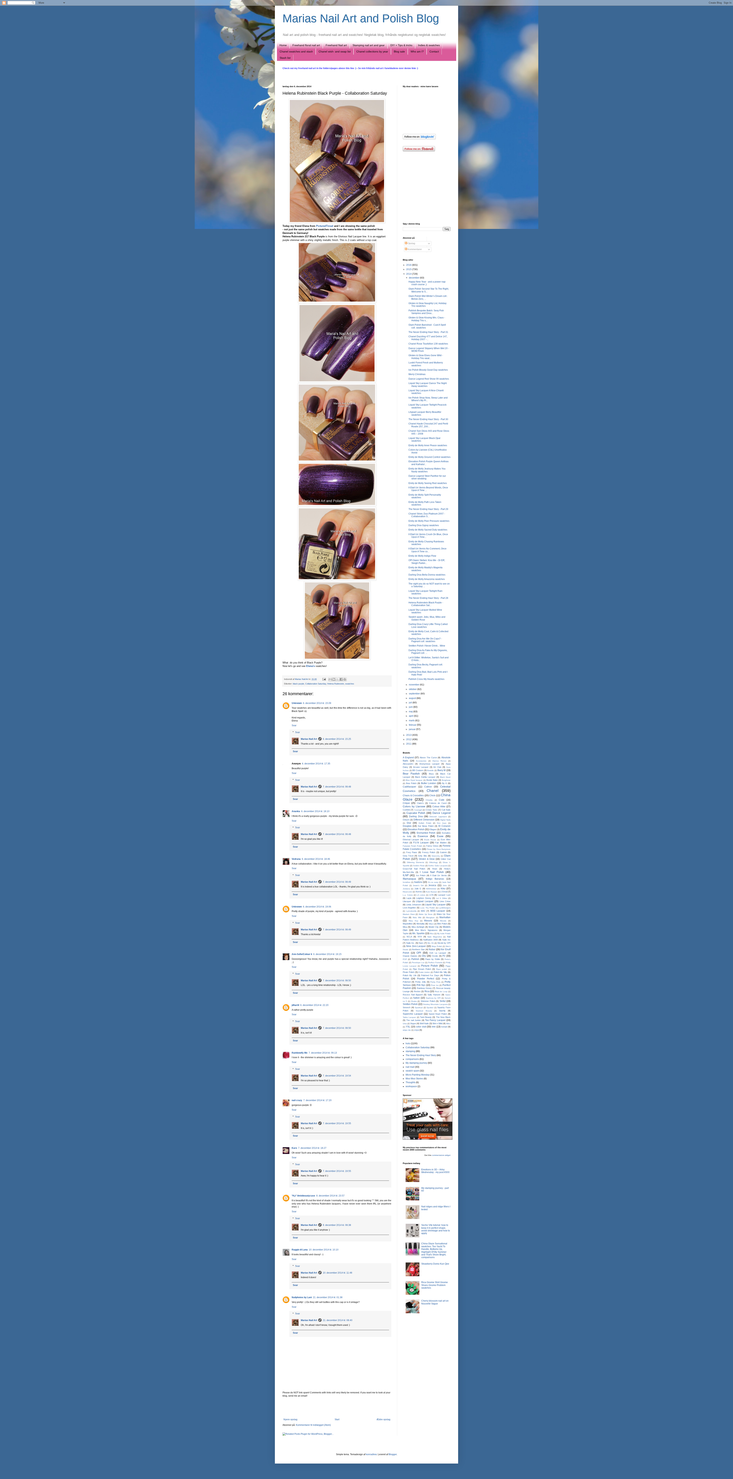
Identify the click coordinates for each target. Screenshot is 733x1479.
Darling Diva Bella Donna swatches (426, 574)
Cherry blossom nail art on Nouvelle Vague (435, 1302)
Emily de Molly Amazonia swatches (426, 579)
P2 (443, 956)
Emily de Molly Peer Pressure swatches (428, 521)
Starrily (442, 1011)
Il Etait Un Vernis (438, 875)
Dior (409, 823)
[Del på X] (337, 679)
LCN (431, 895)
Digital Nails (445, 820)
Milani (431, 924)
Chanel (432, 791)
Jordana (406, 889)
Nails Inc (446, 940)
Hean (434, 869)
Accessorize (421, 761)
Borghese (446, 780)
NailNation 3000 (430, 940)
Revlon (417, 991)
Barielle (430, 770)
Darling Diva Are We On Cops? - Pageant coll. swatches (425, 640)
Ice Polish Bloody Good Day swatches (428, 370)
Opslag (411, 243)
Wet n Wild (437, 1023)
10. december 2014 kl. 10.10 (323, 1249)
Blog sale (399, 51)
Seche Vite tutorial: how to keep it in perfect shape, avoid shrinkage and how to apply (435, 1229)
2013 (409, 735)
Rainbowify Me (300, 1052)
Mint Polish (442, 924)
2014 (409, 274)
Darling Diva (416, 816)
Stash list (285, 57)
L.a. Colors (408, 895)
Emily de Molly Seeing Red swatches (427, 483)
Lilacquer (407, 901)
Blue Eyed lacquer (414, 780)
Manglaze (430, 917)
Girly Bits (422, 856)
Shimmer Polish (428, 1001)
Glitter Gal (445, 859)
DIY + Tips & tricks (401, 45)
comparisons (412, 1059)
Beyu (431, 774)
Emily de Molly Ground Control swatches (429, 457)
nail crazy (297, 1100)
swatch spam (412, 1070)
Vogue (413, 1023)
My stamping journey (416, 1063)
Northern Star (418, 949)
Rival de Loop (441, 991)
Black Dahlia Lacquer (425, 777)
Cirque (406, 803)
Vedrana (296, 859)
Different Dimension (423, 819)
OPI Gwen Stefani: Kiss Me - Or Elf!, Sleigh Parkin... (426, 561)
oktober (413, 689)
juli (411, 702)
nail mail (410, 1067)
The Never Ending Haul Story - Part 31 (428, 332)
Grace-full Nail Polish (414, 869)
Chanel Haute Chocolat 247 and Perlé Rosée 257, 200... (428, 425)
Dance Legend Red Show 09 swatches (428, 379)
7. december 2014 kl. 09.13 (323, 1052)
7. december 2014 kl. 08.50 (337, 980)
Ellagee (433, 829)
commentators (438, 1155)
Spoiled (430, 1007)
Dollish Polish (425, 823)
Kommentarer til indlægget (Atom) (313, 1425)
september (415, 693)
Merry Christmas (416, 374)
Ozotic (435, 956)
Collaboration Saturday (315, 684)
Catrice (428, 786)
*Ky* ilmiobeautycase (303, 1195)
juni (411, 707)
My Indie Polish (443, 933)
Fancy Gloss (432, 846)
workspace (411, 1086)
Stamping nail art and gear (369, 45)
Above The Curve (428, 757)
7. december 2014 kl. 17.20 (317, 1100)
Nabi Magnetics (434, 937)
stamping (410, 1051)
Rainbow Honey (424, 988)
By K (444, 783)
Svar (294, 725)
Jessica (432, 885)
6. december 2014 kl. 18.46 (316, 859)
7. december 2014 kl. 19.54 (337, 1075)
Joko (445, 885)
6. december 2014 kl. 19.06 (317, 906)
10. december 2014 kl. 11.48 (337, 1272)
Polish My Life (410, 975)
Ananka (296, 811)
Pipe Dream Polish (422, 969)
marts (412, 720)
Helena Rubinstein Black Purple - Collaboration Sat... (425, 604)
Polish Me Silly (440, 972)
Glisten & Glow (427, 859)
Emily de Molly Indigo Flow (422, 556)
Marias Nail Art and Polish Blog (361, 18)
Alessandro (408, 764)
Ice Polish (420, 875)
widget (447, 1155)
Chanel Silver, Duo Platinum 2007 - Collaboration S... (426, 515)
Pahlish (415, 959)
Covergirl (418, 810)
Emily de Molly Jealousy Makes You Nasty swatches (427, 470)
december (414, 277)
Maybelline (408, 924)
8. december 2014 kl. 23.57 (330, 1195)
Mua (432, 933)
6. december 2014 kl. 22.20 (314, 1005)
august (413, 698)
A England (408, 757)
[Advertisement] (337, 1407)
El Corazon (444, 826)
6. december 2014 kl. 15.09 (317, 703)
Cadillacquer (409, 786)
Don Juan (442, 823)
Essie (440, 836)
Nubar (432, 949)
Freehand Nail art (336, 45)
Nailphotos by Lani (302, 1297)
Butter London (428, 783)
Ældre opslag (383, 1419)
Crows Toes (431, 810)
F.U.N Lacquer (421, 842)
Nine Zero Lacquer (416, 946)
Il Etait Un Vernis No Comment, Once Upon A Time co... (427, 550)
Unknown (297, 703)
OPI (419, 952)
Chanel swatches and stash (296, 51)
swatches (349, 684)
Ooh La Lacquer (437, 953)
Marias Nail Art (302, 679)
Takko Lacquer (409, 1017)
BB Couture (417, 770)
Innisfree (406, 882)
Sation (416, 998)
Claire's (420, 803)
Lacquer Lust (444, 895)
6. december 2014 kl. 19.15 (327, 954)
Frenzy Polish (428, 852)
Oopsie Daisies (410, 956)
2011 (409, 743)
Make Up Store (426, 914)
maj (411, 711)
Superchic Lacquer (413, 1014)
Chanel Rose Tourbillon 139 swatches (428, 343)
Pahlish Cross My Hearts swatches (426, 679)
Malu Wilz (417, 917)
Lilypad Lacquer (424, 901)
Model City (433, 927)
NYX (420, 937)
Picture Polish (429, 965)
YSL (408, 1026)
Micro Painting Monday (417, 1074)
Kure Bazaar (431, 892)
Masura (428, 920)
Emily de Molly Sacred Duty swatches (427, 529)
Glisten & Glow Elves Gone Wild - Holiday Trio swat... (425, 356)
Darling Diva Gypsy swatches (423, 525)
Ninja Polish (437, 946)
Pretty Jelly (420, 982)
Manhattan (444, 917)
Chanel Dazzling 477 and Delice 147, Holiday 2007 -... (427, 338)
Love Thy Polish (427, 908)
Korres (419, 891)
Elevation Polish (416, 829)
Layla (408, 898)
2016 (409, 265)
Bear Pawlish (411, 773)
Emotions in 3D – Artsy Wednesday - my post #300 (435, 1171)
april (411, 716)
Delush (406, 820)
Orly (424, 956)
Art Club (437, 767)
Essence (423, 836)
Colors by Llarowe (414, 806)
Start (337, 1419)
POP (405, 959)
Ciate (441, 800)
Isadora (418, 882)
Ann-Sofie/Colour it (302, 954)
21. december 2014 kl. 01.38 (327, 1297)
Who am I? (417, 51)
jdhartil (295, 1005)
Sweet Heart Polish (438, 1014)
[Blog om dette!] (334, 679)
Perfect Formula (435, 962)
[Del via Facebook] (341, 679)
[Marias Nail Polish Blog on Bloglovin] (419, 138)
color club (421, 1026)
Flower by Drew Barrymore (438, 849)
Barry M (442, 770)
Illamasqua (409, 878)
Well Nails (424, 1023)
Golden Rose (419, 866)
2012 (409, 739)
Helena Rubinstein (335, 684)
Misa (405, 927)
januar (412, 729)
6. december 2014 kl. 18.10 (315, 811)
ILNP (406, 875)
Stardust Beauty (424, 1011)
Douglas (407, 826)
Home (283, 45)
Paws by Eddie (432, 959)
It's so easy (433, 882)
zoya (416, 1030)
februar (413, 725)
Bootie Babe (432, 780)
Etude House (430, 840)
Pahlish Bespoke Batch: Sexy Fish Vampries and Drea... (426, 312)
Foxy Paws (411, 852)
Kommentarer (414, 249)
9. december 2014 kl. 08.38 (337, 1225)
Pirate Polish (408, 972)
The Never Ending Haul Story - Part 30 (428, 419)
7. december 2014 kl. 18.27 (312, 1148)
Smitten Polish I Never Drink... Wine (426, 645)
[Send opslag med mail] (323, 679)
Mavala (443, 921)
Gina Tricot (408, 856)
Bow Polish (411, 783)
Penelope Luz (418, 962)
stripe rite (407, 1030)
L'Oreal (444, 891)
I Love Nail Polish (432, 872)
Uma (405, 1023)
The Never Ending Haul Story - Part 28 (428, 598)
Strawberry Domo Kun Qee (435, 1263)
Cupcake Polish (415, 812)
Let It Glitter (441, 898)
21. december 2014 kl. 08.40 (337, 1320)
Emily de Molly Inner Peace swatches (427, 445)
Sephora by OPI (433, 998)
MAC (423, 911)
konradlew (371, 1454)
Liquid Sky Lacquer (435, 904)
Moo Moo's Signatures (426, 930)
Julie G (417, 888)
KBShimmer (431, 889)
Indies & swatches (429, 45)
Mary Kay (413, 921)
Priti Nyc (421, 985)
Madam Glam (409, 914)
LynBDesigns (444, 908)
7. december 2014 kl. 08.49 (337, 882)
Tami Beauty (426, 1017)
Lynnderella (411, 911)
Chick (432, 795)
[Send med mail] (330, 679)
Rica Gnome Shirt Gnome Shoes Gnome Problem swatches (434, 1285)
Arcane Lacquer (421, 767)
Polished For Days (430, 975)
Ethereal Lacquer (411, 839)
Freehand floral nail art (306, 45)
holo (408, 1043)
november (414, 684)
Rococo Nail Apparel (413, 995)
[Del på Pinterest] (345, 679)
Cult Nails (446, 810)
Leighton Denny (423, 898)
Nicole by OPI (444, 943)
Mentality (421, 924)
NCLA (409, 937)
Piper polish (441, 969)
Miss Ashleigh (418, 927)
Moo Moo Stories (414, 1078)
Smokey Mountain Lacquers (435, 1004)
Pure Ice (435, 985)
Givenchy (436, 856)
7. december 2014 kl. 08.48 (337, 786)
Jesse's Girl (418, 885)
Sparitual (419, 1007)
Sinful (443, 1001)
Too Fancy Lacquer (435, 1020)
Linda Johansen (413, 904)
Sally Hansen (434, 995)
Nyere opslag (290, 1419)
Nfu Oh (430, 943)
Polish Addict (424, 972)
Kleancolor (407, 892)
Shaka (414, 1001)
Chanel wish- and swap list (335, 51)
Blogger (393, 1454)
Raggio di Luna (300, 1249)
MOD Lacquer (437, 911)
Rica (427, 991)
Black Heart (445, 777)
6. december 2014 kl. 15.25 (337, 739)
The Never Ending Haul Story (421, 1055)
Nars (421, 943)
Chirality (429, 800)
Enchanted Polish (426, 833)
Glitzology (433, 862)
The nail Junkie (413, 1020)
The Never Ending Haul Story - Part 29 (428, 509)
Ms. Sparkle (418, 933)
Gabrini (443, 852)
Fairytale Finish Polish (412, 846)
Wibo (448, 1023)
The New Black (443, 1017)
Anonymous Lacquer (429, 764)
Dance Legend (441, 812)
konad (444, 1027)
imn (434, 1026)
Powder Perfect (425, 978)
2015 (409, 269)
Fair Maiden (441, 842)
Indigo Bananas (435, 879)
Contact (434, 51)
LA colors (421, 895)
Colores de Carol (437, 803)
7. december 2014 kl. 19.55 (337, 1123)
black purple (298, 684)
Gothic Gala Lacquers (438, 866)
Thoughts (410, 1082)
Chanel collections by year (372, 51)
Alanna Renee (439, 761)
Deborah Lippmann (438, 817)
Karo (294, 1148)
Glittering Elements (415, 862)
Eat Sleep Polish (426, 826)
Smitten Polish (410, 1004)
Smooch (406, 1007)
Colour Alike (438, 806)
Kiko (443, 888)
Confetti (406, 810)
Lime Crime (445, 901)
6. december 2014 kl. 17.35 (316, 763)
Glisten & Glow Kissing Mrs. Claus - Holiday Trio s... (426, 319)
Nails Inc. (410, 943)
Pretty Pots (435, 982)
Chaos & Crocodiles (413, 795)
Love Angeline (409, 908)
